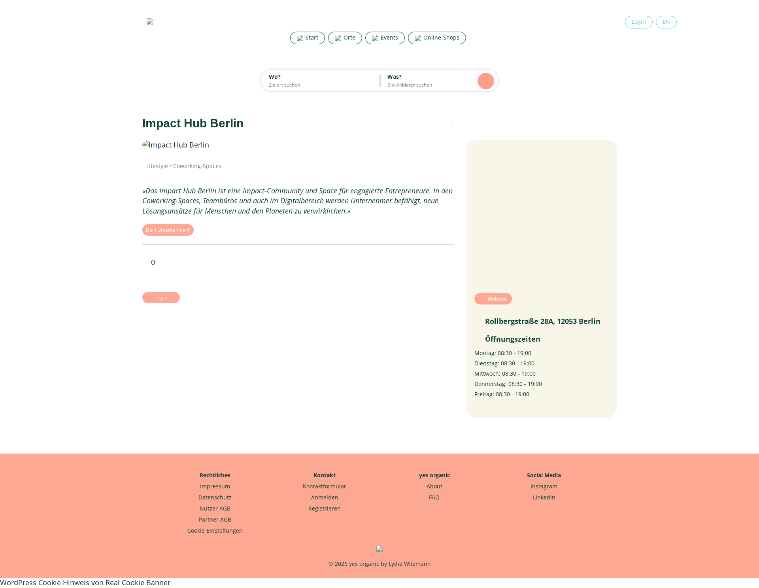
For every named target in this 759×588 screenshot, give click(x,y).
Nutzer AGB (215, 508)
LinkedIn (544, 497)
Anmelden (324, 497)
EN (666, 21)
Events (388, 37)
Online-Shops (440, 37)
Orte (348, 37)
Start (311, 37)
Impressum (215, 486)
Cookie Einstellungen (215, 530)
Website (496, 298)
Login (639, 21)
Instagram (544, 486)
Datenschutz (215, 497)
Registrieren (324, 508)
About (434, 486)
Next (431, 145)
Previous (166, 145)
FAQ (434, 497)
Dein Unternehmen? (168, 230)
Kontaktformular (324, 486)
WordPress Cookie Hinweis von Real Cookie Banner (85, 582)
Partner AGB (215, 519)
